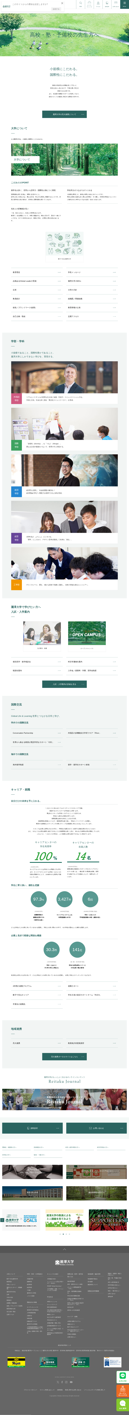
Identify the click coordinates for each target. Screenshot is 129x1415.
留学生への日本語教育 (73, 1310)
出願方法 (29, 1315)
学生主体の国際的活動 (73, 1295)
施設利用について (93, 1284)
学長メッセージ (11, 1284)
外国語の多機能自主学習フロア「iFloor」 (84, 733)
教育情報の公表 (74, 308)
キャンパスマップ (52, 1304)
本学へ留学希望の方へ (72, 1147)
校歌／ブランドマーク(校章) (24, 308)
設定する (56, 9)
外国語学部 (30, 1279)
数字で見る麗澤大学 (12, 1279)
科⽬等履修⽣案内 (75, 662)
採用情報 (59, 1390)
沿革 (14, 290)
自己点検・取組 (19, 316)
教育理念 (16, 272)
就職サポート (73, 986)
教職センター (51, 1314)
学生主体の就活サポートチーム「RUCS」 (84, 995)
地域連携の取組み (93, 1279)
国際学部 (29, 1281)
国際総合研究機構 (93, 1291)
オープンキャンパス (32, 1307)
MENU (124, 6)
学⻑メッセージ (74, 272)
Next (126, 1220)
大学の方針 (10, 1297)
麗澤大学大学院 (48, 1350)
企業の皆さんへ (71, 1337)
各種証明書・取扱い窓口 (54, 1323)
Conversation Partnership (23, 733)
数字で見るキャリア (73, 1327)
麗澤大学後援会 (109, 1350)
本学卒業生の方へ (102, 1147)
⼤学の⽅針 (72, 290)
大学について (11, 1274)
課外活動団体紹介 (52, 1307)
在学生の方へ (6, 1155)
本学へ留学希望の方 (113, 1282)
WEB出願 (29, 1318)
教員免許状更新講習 (76, 1043)
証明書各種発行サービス (54, 1325)
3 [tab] (66, 1234)
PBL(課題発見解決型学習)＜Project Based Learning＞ (55, 1310)
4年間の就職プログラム (22, 986)
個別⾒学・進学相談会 (22, 662)
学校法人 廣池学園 (21, 1350)
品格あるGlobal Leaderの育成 (24, 281)
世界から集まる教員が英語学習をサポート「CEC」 (33, 742)
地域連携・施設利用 (94, 1274)
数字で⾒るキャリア (21, 995)
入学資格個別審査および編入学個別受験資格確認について (35, 1327)
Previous (2, 1220)
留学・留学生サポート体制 (78, 765)
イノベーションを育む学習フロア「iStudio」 (55, 1282)
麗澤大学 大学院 (31, 1293)
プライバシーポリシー (30, 1390)
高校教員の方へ (39, 1147)
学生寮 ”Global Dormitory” (54, 1286)
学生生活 (50, 1297)
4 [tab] (69, 1234)
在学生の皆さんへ (113, 1288)
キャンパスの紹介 (52, 1274)
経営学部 (29, 1287)
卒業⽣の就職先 (19, 1004)
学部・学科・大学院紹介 (35, 1274)
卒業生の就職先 (71, 1334)
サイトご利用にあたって (47, 1390)
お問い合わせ (111, 1293)
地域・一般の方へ (39, 1155)
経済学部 (29, 1284)
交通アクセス (73, 316)
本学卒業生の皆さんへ (114, 1285)
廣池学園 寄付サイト (97, 1350)
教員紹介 (16, 299)
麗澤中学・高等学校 (59, 1350)
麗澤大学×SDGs (74, 281)
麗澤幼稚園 (85, 1350)
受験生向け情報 (32, 1302)
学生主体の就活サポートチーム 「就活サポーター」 (75, 1330)
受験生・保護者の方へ (9, 1147)
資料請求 (110, 1296)
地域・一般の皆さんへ (114, 1290)
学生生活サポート (52, 1320)
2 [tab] (63, 1234)
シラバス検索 (30, 1296)
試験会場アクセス (32, 1321)
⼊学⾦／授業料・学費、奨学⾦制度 (82, 671)
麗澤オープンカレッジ (35, 1350)
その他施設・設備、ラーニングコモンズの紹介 (55, 1289)
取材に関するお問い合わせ (73, 1390)
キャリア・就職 (72, 1316)
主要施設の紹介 (51, 1279)
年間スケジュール (52, 1301)
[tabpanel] (21, 1220)
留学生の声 (70, 1307)
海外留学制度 (18, 765)
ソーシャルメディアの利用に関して (94, 1390)
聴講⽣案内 (17, 671)
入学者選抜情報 (31, 1312)
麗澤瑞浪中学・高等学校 (74, 1350)
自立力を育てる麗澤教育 (54, 1317)
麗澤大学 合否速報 (32, 1324)
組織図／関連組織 (75, 299)
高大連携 (16, 1043)
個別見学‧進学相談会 (33, 1310)
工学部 (29, 1290)
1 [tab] (60, 1234)
